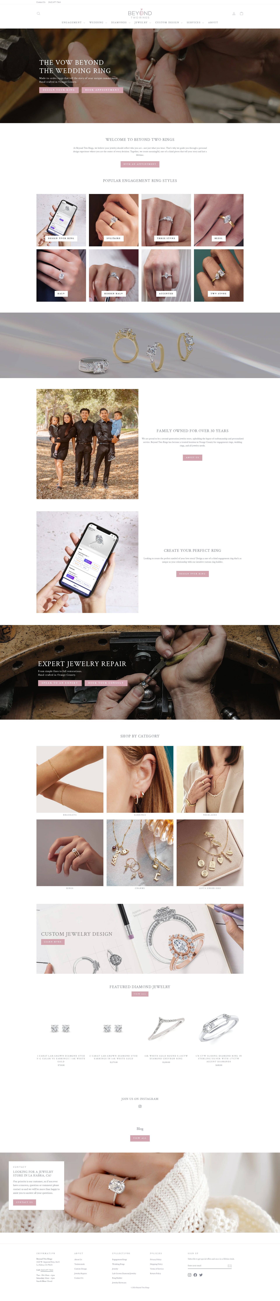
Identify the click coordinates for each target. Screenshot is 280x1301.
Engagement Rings (119, 1259)
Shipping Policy (156, 1264)
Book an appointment (140, 164)
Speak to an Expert (60, 683)
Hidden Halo (113, 294)
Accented (166, 294)
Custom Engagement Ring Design (164, 354)
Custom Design (167, 22)
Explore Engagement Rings (111, 354)
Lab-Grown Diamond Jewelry (124, 1273)
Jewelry (142, 22)
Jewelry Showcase (119, 1282)
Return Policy (155, 1273)
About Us (192, 457)
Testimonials (79, 1264)
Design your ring (61, 238)
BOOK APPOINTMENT (102, 90)
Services (194, 22)
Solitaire (114, 238)
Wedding (97, 22)
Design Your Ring (192, 574)
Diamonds (119, 22)
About (213, 22)
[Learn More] (140, 939)
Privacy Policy (155, 1259)
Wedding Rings (118, 1264)
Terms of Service (157, 1269)
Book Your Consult (106, 683)
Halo (61, 294)
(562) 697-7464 (54, 2)
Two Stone (219, 294)
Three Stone (166, 238)
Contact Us (40, 2)
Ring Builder (117, 1278)
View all (140, 994)
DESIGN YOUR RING (59, 90)
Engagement (72, 22)
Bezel (219, 238)
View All (140, 1138)
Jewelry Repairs (80, 1273)
